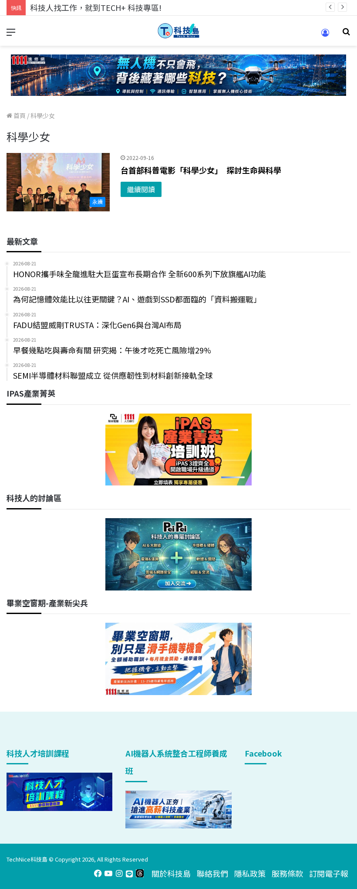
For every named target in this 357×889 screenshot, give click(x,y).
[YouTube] (108, 873)
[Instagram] (119, 873)
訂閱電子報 (328, 873)
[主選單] (11, 34)
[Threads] (140, 873)
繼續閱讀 (141, 189)
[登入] (325, 35)
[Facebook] (98, 873)
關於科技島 (171, 873)
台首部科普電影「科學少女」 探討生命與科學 (201, 170)
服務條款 (287, 873)
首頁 (19, 115)
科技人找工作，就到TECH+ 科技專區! (96, 7)
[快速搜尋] (346, 34)
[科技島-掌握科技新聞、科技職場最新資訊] (178, 31)
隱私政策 (250, 873)
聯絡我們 (212, 873)
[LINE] (129, 873)
